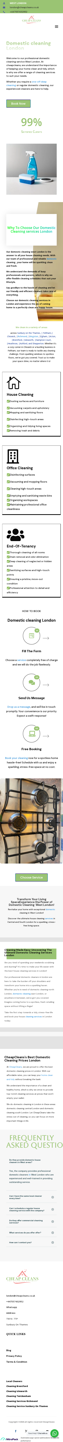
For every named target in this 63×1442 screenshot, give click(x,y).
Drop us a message (18, 706)
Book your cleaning (16, 758)
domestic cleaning (22, 993)
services (49, 918)
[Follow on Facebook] (15, 1431)
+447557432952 (18, 11)
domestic (52, 258)
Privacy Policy (14, 1356)
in (29, 1174)
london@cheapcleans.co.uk (24, 7)
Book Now (18, 104)
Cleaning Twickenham (18, 1396)
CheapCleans (15, 1067)
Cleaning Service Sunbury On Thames (27, 1406)
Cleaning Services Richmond (22, 1401)
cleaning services (33, 1016)
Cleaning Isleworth (16, 1391)
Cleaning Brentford (17, 1386)
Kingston (33, 336)
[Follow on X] (26, 1431)
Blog (8, 1350)
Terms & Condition (16, 1361)
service (21, 660)
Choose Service (31, 877)
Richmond (22, 336)
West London (18, 3)
